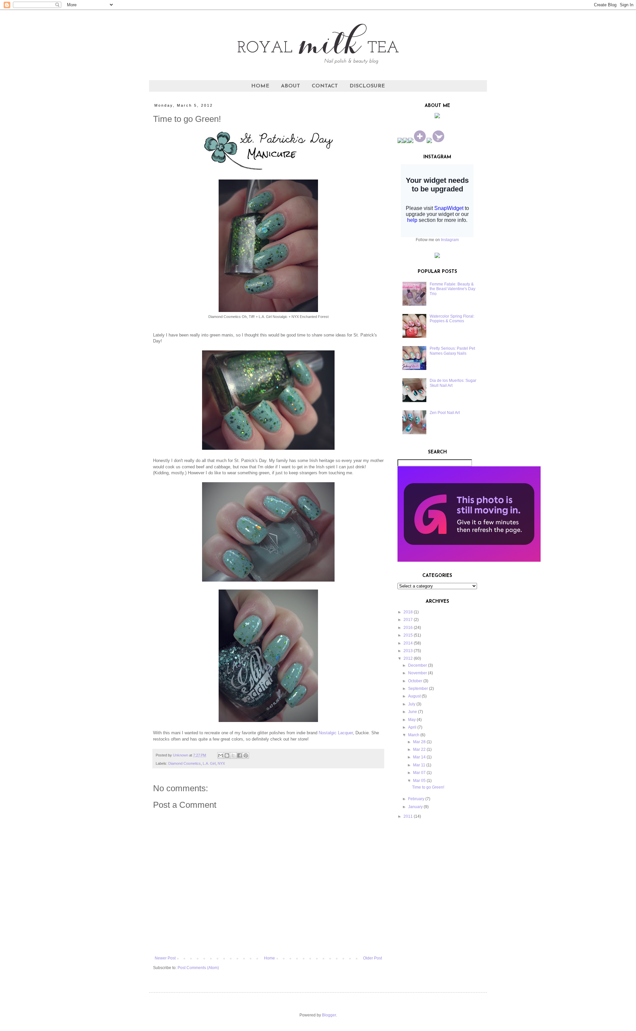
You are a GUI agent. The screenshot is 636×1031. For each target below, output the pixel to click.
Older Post (372, 958)
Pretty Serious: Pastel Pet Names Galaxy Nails (452, 350)
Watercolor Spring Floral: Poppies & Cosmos (452, 318)
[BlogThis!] (227, 755)
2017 (408, 619)
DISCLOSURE (367, 86)
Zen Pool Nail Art (445, 412)
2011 (408, 816)
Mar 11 (419, 765)
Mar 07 (419, 772)
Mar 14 (419, 757)
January (415, 806)
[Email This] (220, 755)
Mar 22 (419, 749)
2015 (408, 635)
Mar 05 (419, 780)
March (413, 735)
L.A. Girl (209, 763)
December (417, 665)
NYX (221, 763)
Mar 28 (419, 742)
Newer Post (165, 958)
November (417, 673)
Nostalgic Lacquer (336, 732)
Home (269, 958)
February (416, 799)
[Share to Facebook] (239, 755)
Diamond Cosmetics (184, 763)
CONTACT (325, 86)
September (418, 688)
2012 (408, 658)
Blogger (329, 1015)
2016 (408, 627)
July (411, 704)
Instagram (450, 239)
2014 (408, 643)
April (412, 727)
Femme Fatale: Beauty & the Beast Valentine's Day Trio (452, 289)
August (414, 696)
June (412, 711)
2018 (408, 612)
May (412, 719)
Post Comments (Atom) (198, 967)
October (415, 681)
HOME (260, 86)
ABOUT (290, 86)
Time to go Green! (428, 787)
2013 (408, 650)
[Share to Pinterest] (245, 755)
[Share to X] (233, 755)
